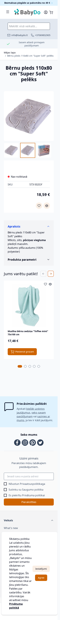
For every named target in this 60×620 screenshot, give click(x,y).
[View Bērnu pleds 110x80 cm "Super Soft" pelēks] (11, 150)
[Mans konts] (45, 12)
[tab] (20, 366)
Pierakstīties (28, 502)
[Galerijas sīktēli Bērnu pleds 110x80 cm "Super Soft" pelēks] (29, 150)
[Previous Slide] (43, 274)
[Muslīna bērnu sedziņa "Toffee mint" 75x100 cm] (29, 305)
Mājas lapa (10, 52)
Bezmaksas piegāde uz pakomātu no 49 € (27, 2)
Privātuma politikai (33, 495)
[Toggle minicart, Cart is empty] (51, 12)
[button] (29, 520)
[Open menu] (8, 12)
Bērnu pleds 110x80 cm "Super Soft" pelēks (30, 55)
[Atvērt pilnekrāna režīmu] (29, 116)
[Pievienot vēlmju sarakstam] (39, 205)
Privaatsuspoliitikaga (32, 484)
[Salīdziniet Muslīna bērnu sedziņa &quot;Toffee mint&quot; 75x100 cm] (50, 284)
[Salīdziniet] (47, 205)
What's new (11, 528)
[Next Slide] (51, 274)
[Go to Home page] (27, 12)
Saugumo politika (32, 489)
